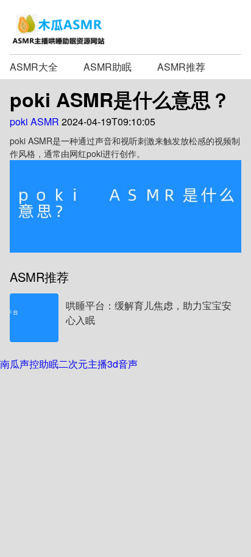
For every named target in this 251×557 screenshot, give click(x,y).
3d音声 (122, 364)
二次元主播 (82, 364)
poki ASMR (34, 121)
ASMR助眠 (107, 67)
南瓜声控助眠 (29, 364)
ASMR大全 (34, 67)
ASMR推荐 (181, 67)
